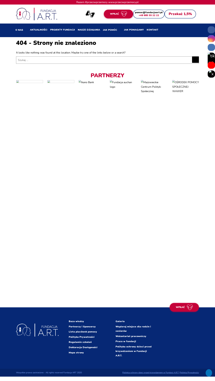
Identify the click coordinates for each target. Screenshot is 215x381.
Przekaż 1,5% (180, 14)
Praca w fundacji (126, 341)
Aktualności (38, 29)
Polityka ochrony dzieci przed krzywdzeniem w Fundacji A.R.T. (134, 351)
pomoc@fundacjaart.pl (149, 12)
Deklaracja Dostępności (83, 347)
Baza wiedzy (76, 321)
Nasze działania (89, 29)
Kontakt (152, 29)
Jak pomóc (110, 30)
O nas (19, 30)
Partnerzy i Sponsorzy (82, 326)
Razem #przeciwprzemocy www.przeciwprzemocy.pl (107, 2)
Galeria (120, 321)
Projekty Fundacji (62, 29)
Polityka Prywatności (81, 337)
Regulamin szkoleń (80, 342)
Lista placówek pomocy (83, 331)
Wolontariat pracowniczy (131, 336)
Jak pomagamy (134, 29)
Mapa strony (76, 352)
